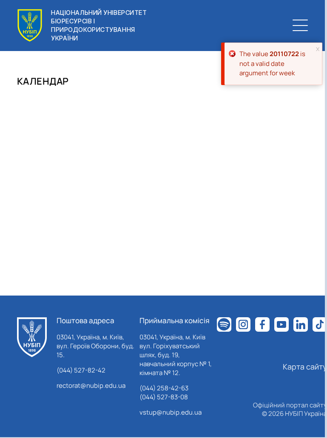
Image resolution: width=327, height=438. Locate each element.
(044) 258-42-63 (163, 388)
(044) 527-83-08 (163, 396)
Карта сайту (305, 366)
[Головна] (32, 337)
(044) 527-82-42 (81, 370)
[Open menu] (300, 25)
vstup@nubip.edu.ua (170, 412)
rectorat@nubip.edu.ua (91, 385)
